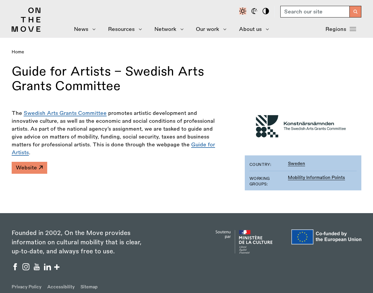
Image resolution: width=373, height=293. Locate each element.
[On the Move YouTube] (37, 268)
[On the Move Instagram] (26, 268)
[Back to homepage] (26, 30)
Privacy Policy (26, 287)
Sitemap (89, 287)
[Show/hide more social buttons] (56, 268)
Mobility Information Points (316, 178)
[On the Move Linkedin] (48, 268)
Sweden (296, 164)
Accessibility (61, 287)
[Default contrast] (243, 11)
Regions (336, 29)
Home (18, 52)
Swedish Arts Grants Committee (65, 113)
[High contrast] (266, 11)
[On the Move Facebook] (16, 268)
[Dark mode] (255, 11)
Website (27, 167)
